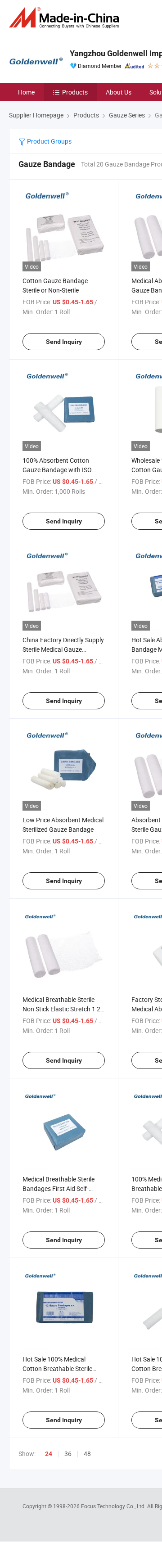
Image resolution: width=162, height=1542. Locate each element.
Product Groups (49, 141)
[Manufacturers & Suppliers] (65, 17)
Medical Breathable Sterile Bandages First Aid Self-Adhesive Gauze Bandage (58, 1188)
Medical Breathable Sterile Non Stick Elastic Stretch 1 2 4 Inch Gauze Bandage (61, 1009)
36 (68, 1453)
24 (48, 1453)
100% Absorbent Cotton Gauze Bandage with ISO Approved (57, 469)
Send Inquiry (64, 341)
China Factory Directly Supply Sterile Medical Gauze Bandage (63, 649)
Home (26, 92)
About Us (118, 92)
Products (75, 92)
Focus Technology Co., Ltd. (114, 1506)
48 (87, 1453)
